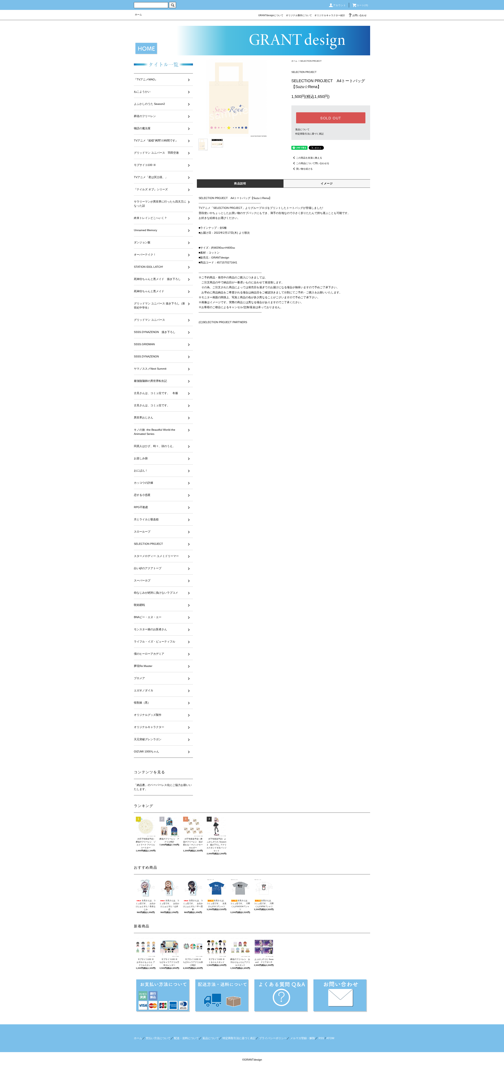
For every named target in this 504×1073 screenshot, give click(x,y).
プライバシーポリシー (273, 1038)
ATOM (330, 1038)
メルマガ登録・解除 (302, 1038)
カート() (362, 5)
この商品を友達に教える (309, 157)
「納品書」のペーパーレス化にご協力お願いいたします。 (163, 787)
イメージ (327, 183)
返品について (302, 129)
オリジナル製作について (299, 15)
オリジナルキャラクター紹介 (329, 15)
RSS (321, 1038)
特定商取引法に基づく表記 (309, 133)
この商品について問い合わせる (312, 163)
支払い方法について (158, 1038)
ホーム (138, 14)
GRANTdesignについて (270, 15)
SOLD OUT (330, 117)
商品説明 (240, 183)
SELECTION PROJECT (310, 61)
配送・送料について (186, 1038)
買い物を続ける (304, 168)
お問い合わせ (359, 15)
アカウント (339, 5)
